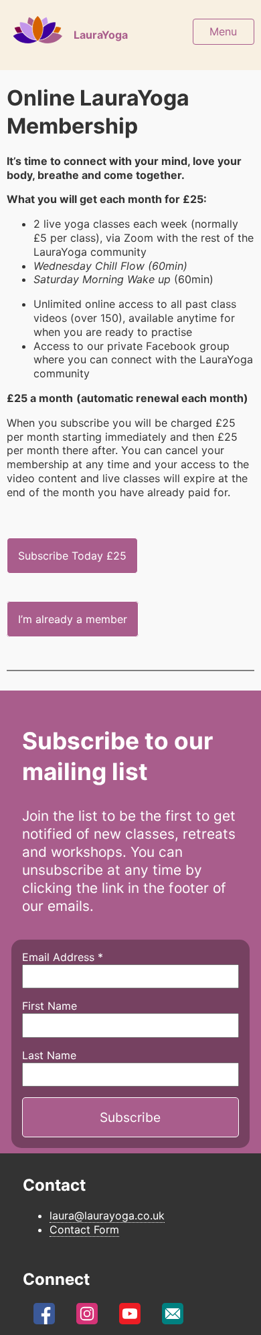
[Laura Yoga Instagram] (87, 1317)
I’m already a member (72, 619)
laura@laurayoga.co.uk (107, 1215)
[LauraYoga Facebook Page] (44, 1317)
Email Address (62, 957)
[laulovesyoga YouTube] (130, 1317)
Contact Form (84, 1229)
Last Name (49, 1055)
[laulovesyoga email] (172, 1317)
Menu (223, 31)
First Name (49, 1005)
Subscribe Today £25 (72, 555)
